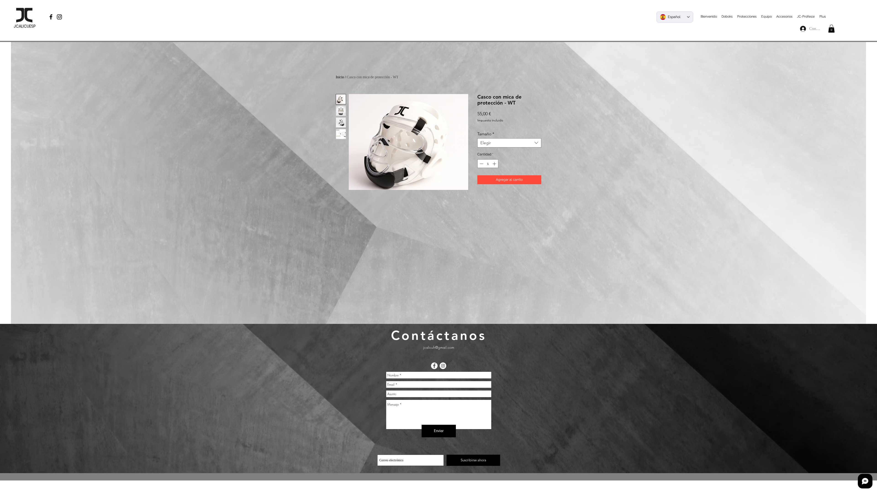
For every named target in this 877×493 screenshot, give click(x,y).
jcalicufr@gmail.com (438, 347)
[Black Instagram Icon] (59, 16)
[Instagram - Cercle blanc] (443, 365)
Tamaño (485, 133)
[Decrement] (481, 164)
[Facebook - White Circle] (434, 365)
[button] (831, 29)
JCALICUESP (25, 26)
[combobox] (509, 142)
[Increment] (495, 164)
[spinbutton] (488, 164)
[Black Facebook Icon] (51, 16)
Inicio (340, 77)
